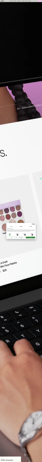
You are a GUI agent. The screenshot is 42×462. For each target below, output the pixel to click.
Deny (11, 237)
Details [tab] (21, 226)
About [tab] (31, 226)
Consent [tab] (11, 226)
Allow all (30, 237)
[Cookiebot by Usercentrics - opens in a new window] (32, 224)
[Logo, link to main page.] (2, 1)
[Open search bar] (36, 1)
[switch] (17, 234)
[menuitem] (11, 1)
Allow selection (21, 237)
